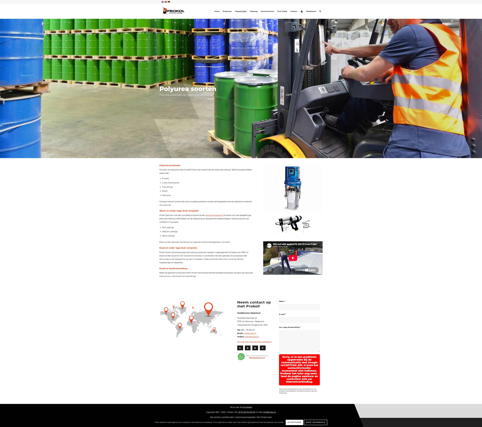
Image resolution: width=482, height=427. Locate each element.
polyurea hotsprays (213, 215)
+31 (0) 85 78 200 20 (246, 412)
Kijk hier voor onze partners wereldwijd (254, 342)
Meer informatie (315, 422)
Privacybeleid (289, 391)
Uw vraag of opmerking (290, 327)
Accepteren (294, 422)
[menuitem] (217, 11)
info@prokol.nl (249, 333)
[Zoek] (320, 11)
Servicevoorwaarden (304, 391)
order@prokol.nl (252, 337)
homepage (247, 407)
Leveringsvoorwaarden (245, 417)
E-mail (282, 314)
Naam (282, 301)
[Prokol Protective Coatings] (173, 11)
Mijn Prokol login (264, 417)
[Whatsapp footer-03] (256, 358)
